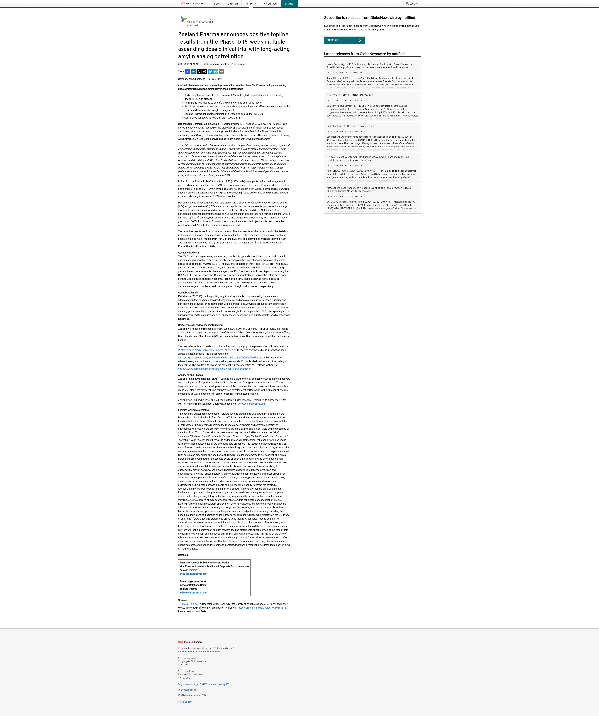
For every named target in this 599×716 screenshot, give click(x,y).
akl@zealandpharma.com (193, 592)
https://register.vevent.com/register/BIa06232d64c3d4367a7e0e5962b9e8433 (221, 357)
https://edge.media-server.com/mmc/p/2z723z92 (208, 350)
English (188, 702)
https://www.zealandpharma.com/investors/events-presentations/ (214, 368)
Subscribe (333, 40)
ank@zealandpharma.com (193, 573)
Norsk (181, 702)
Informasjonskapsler (188, 690)
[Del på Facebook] (187, 72)
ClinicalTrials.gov (190, 603)
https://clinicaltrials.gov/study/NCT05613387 (262, 607)
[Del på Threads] (204, 72)
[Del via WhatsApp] (215, 72)
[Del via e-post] (221, 72)
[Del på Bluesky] (210, 72)
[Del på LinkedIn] (193, 72)
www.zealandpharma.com (251, 403)
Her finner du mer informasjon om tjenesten (199, 651)
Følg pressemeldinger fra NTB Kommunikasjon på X (203, 684)
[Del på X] (199, 72)
